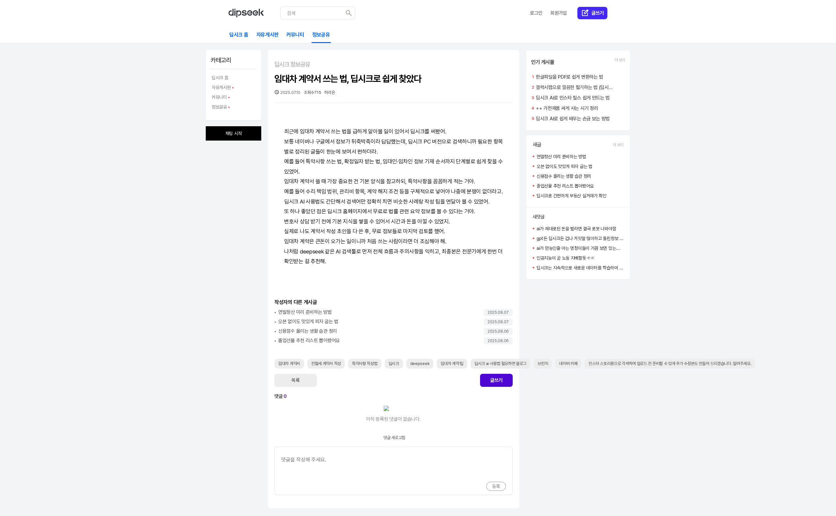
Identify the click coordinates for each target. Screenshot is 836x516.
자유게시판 (221, 88)
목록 (295, 380)
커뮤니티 (219, 98)
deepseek (312, 251)
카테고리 (221, 60)
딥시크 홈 (220, 77)
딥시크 (417, 131)
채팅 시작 (233, 133)
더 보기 (620, 60)
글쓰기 (496, 380)
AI (302, 201)
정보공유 (219, 108)
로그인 (536, 13)
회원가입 (558, 13)
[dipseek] (246, 13)
